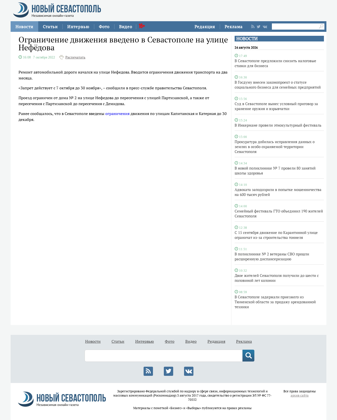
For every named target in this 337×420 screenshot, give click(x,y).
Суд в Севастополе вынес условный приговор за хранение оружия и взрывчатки (276, 106)
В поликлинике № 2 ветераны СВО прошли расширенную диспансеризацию (272, 256)
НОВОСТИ (247, 38)
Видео (125, 26)
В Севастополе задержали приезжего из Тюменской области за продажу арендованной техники (275, 301)
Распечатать (75, 57)
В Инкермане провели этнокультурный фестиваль (278, 125)
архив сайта (300, 395)
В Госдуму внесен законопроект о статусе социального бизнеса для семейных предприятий (278, 85)
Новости (24, 26)
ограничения (117, 113)
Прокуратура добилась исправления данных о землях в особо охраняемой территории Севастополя (275, 146)
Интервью (78, 26)
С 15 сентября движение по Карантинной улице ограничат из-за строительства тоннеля (276, 235)
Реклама (234, 26)
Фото (104, 26)
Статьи (50, 26)
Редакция (205, 26)
